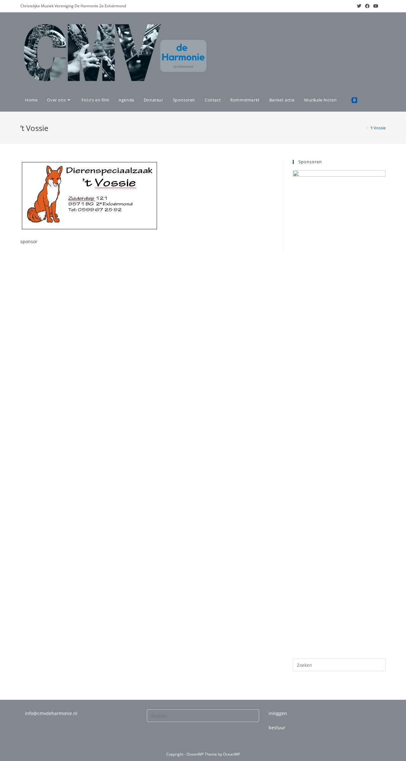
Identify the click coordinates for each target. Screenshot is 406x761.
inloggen (278, 713)
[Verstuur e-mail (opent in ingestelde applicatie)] (383, 6)
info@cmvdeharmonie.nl (51, 713)
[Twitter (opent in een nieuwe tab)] (359, 6)
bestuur (277, 728)
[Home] (362, 128)
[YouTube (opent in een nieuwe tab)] (375, 6)
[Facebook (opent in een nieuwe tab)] (367, 6)
